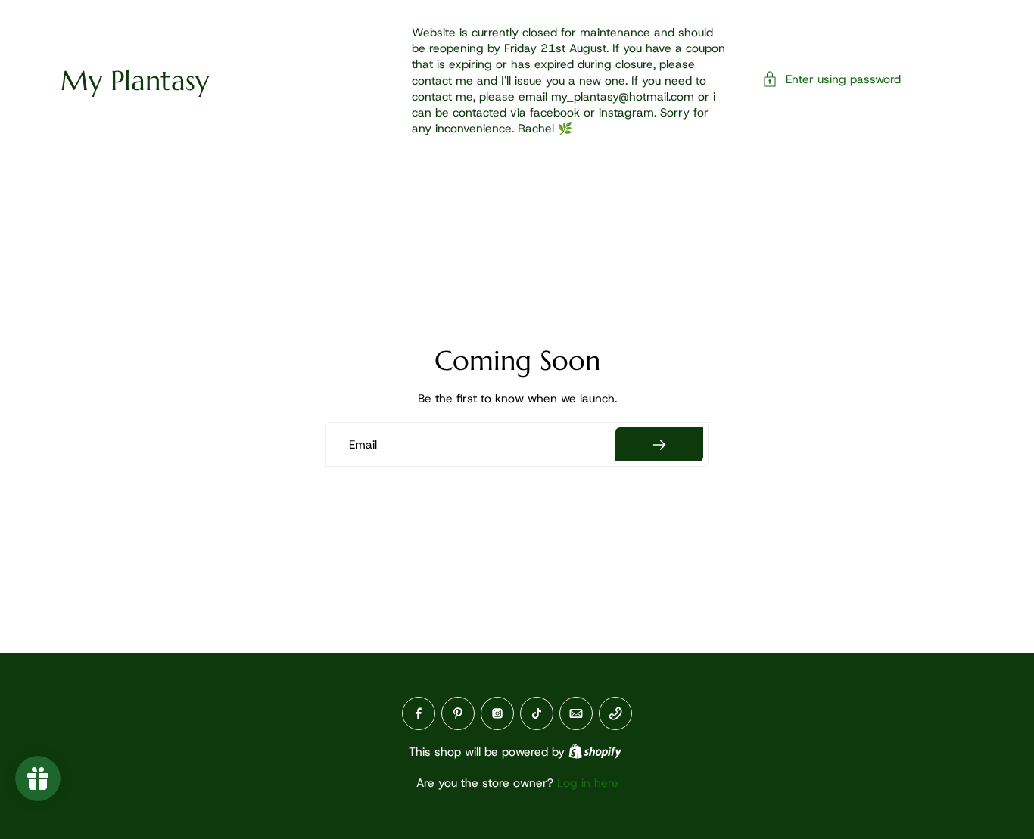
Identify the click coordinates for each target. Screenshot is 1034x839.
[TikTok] (536, 713)
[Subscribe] (659, 444)
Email (363, 444)
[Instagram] (497, 713)
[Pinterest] (458, 713)
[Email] (576, 713)
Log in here (587, 783)
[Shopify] (595, 751)
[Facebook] (418, 713)
